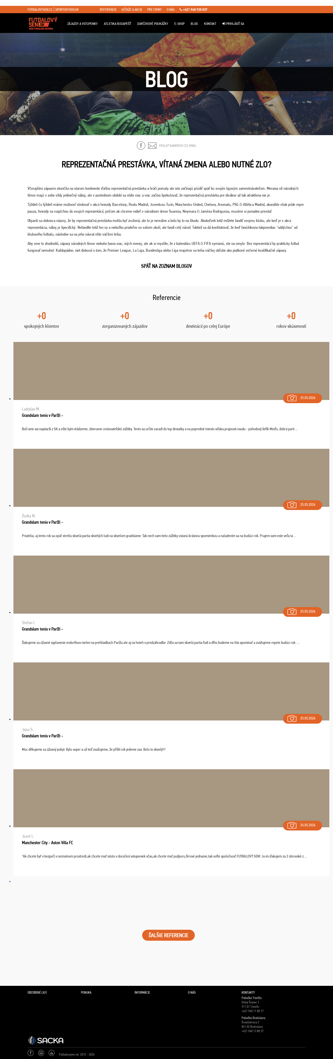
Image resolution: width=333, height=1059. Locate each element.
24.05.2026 (307, 825)
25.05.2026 (307, 397)
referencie (108, 9)
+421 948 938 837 (194, 9)
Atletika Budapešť (117, 23)
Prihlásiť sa (234, 23)
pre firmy (154, 9)
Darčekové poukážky (152, 23)
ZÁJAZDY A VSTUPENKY (82, 23)
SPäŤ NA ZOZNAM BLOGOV (166, 266)
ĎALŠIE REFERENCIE (168, 935)
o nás (171, 9)
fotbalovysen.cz (40, 9)
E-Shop (179, 23)
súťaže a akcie (131, 9)
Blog (194, 23)
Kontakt (210, 23)
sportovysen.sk (67, 9)
